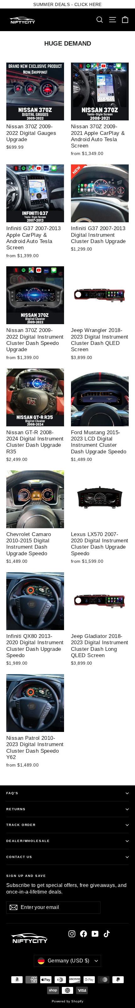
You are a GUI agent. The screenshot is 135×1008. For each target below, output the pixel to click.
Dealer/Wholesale (28, 841)
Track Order (21, 825)
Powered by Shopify (68, 1001)
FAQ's (12, 793)
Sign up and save (26, 876)
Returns (16, 809)
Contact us (19, 857)
